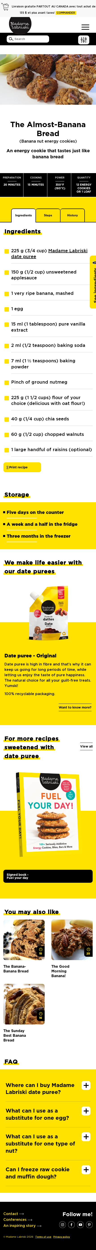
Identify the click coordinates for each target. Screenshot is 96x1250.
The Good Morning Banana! (60, 971)
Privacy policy (61, 1237)
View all (86, 746)
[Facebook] (71, 1224)
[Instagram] (62, 1224)
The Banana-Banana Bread (16, 968)
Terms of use (43, 1237)
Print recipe (18, 467)
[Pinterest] (89, 1224)
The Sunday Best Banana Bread (14, 1036)
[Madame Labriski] (20, 26)
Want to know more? (75, 707)
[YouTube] (80, 1224)
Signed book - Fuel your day (18, 876)
